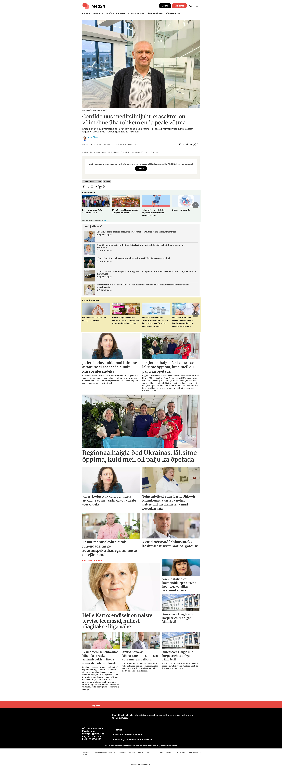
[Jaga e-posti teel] (190, 144)
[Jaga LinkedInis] (187, 144)
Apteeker (120, 13)
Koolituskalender (136, 13)
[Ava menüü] (197, 5)
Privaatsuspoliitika (120, 752)
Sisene (165, 6)
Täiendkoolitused (154, 13)
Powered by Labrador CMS (141, 765)
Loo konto (179, 6)
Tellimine (117, 730)
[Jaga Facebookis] (180, 144)
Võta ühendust (89, 752)
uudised (107, 182)
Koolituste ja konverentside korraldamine (132, 739)
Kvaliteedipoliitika (134, 752)
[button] (86, 205)
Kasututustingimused (103, 752)
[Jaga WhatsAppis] (197, 144)
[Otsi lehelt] (190, 5)
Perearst (86, 13)
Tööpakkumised (173, 13)
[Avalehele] (120, 6)
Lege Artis (98, 13)
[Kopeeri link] (194, 144)
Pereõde (110, 13)
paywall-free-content (92, 182)
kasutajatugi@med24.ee (93, 734)
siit (105, 220)
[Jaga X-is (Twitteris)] (183, 144)
